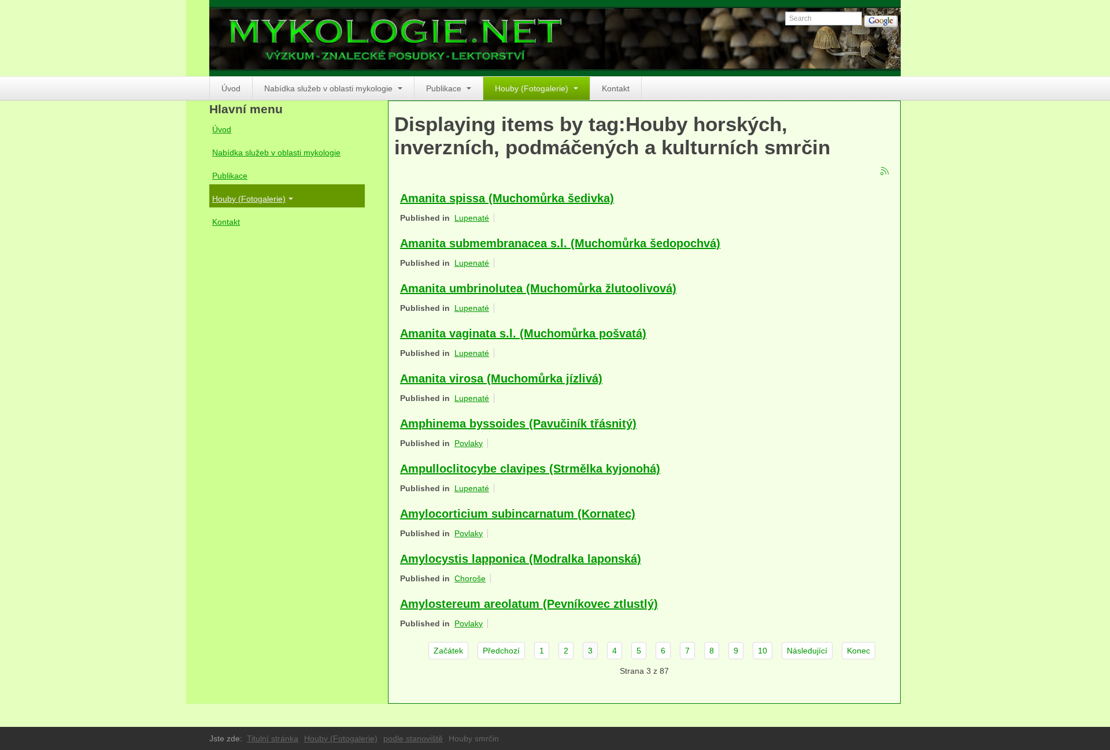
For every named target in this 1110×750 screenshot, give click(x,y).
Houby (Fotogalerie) (533, 88)
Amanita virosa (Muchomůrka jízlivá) (501, 378)
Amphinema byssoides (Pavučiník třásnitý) (518, 423)
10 (762, 650)
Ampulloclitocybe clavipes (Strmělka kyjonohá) (530, 468)
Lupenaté (471, 217)
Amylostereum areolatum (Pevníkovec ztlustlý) (529, 603)
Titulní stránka (272, 738)
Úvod (230, 88)
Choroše (470, 578)
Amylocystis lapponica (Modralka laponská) (520, 558)
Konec (858, 650)
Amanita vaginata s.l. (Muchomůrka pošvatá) (523, 333)
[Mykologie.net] (555, 38)
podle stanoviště (413, 738)
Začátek (448, 650)
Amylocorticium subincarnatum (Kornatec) (517, 513)
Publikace (445, 88)
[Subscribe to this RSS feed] (885, 171)
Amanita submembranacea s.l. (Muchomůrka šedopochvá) (560, 243)
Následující (807, 650)
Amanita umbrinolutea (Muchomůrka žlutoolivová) (538, 288)
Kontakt (616, 88)
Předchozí (501, 650)
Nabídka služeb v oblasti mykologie (329, 88)
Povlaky (468, 443)
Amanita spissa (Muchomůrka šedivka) (507, 198)
